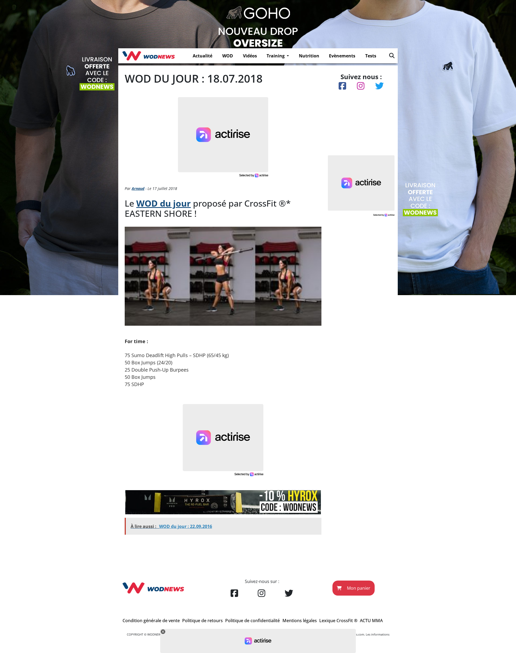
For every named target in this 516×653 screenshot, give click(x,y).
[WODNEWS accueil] (148, 55)
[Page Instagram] (261, 593)
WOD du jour (163, 203)
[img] (392, 55)
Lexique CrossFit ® (338, 620)
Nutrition (309, 56)
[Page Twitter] (289, 593)
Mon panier (358, 588)
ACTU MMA (371, 620)
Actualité (202, 56)
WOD (227, 56)
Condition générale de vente (151, 620)
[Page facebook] (234, 593)
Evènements (342, 56)
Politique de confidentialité (252, 620)
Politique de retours (202, 620)
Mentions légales (299, 620)
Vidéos (250, 56)
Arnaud (138, 188)
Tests (370, 56)
